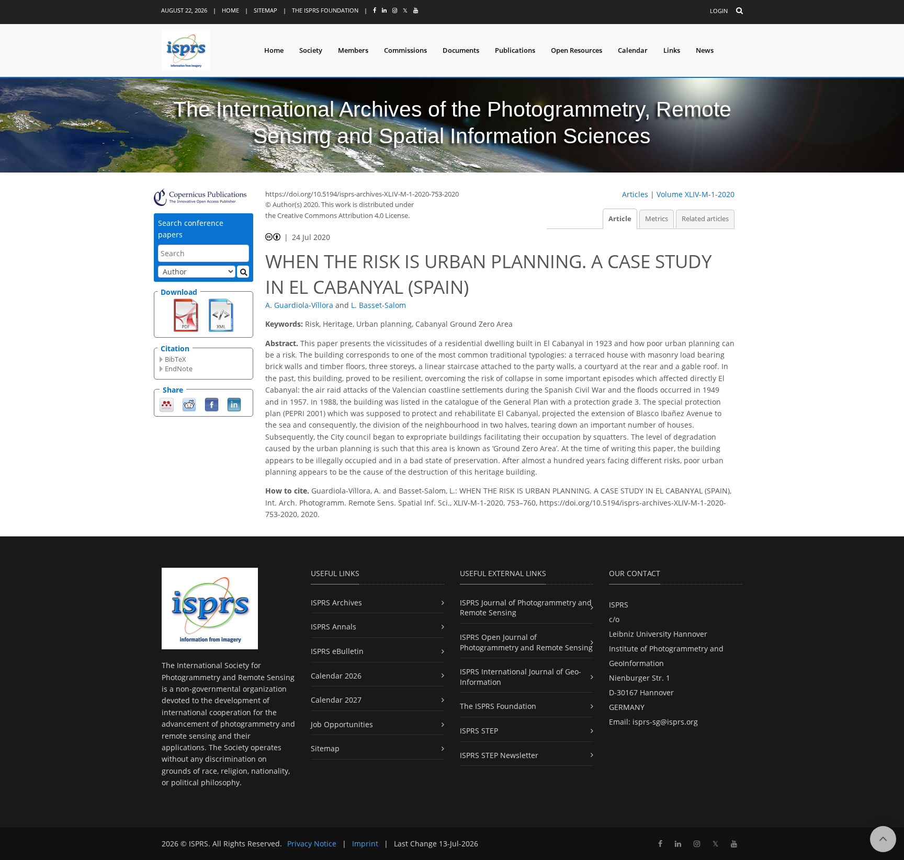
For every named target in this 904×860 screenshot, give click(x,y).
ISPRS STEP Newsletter (499, 755)
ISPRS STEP (479, 731)
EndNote (179, 368)
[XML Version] (221, 314)
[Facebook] (212, 404)
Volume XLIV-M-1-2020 (695, 194)
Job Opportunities (342, 724)
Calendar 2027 (336, 700)
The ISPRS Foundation (325, 10)
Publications (515, 50)
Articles (635, 194)
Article (619, 218)
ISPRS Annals (333, 627)
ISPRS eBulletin (337, 651)
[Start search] (243, 272)
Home (230, 10)
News (705, 50)
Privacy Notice (311, 843)
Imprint (365, 843)
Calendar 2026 (336, 676)
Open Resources (576, 50)
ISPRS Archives (336, 602)
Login (719, 11)
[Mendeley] (167, 404)
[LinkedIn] (234, 404)
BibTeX (175, 359)
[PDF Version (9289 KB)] (186, 314)
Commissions (405, 50)
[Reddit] (189, 404)
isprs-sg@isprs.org (665, 722)
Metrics (656, 218)
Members (353, 50)
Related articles (705, 218)
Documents (461, 50)
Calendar (633, 50)
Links (671, 50)
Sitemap (265, 10)
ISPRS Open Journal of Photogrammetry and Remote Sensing (526, 642)
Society (310, 50)
